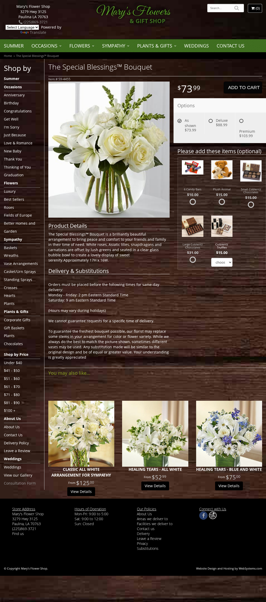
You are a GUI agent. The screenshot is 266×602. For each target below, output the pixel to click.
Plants (9, 303)
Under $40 (13, 362)
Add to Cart (244, 87)
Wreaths (11, 255)
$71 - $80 (12, 394)
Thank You (13, 159)
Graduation (14, 174)
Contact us (146, 528)
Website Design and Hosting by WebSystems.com (229, 568)
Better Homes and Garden (19, 227)
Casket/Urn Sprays (20, 271)
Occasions (44, 46)
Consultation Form (20, 483)
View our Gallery (18, 475)
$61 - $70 (12, 386)
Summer (14, 46)
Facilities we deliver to (154, 523)
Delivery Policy (16, 442)
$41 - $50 (12, 370)
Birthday (11, 103)
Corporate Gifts (17, 319)
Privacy (142, 543)
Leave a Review (17, 450)
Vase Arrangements (21, 263)
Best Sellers (14, 199)
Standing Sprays (18, 279)
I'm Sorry (11, 127)
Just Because (15, 134)
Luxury (10, 191)
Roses (9, 207)
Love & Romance (18, 143)
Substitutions (147, 548)
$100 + (9, 410)
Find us (18, 533)
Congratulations (18, 111)
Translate (38, 32)
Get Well (11, 119)
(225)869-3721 (35, 21)
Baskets (10, 247)
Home (8, 56)
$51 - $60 (12, 378)
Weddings (196, 46)
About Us (12, 426)
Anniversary (14, 94)
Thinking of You (17, 167)
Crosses (10, 287)
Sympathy (113, 46)
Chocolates (13, 343)
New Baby (12, 151)
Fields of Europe (18, 215)
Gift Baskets (14, 327)
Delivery (143, 533)
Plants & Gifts (154, 46)
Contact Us (230, 46)
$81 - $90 (12, 402)
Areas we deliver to (152, 518)
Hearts (9, 295)
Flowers (79, 46)
